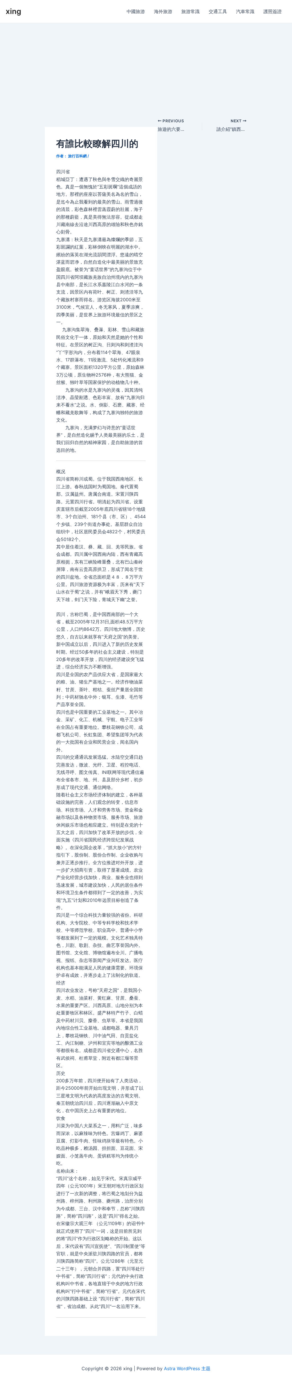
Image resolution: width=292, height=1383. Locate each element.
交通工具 (218, 11)
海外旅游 (163, 11)
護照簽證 (272, 11)
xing (13, 11)
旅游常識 (190, 11)
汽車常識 (245, 11)
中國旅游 (136, 11)
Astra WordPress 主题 (187, 1368)
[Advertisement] (146, 66)
